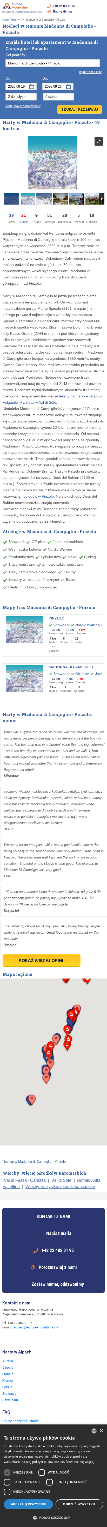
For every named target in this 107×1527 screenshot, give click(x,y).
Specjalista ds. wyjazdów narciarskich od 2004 (22, 12)
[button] (46, 1079)
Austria (7, 1361)
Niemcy (8, 1380)
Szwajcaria (10, 1400)
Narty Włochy (11, 19)
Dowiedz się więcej (80, 1461)
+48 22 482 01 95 (64, 6)
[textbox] (52, 63)
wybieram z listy (90, 72)
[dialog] (53, 1475)
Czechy (7, 1367)
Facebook (7, 1338)
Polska (7, 1387)
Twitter (17, 1338)
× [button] (101, 1431)
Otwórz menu (101, 9)
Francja (7, 1374)
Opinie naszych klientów (20, 1421)
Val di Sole (61, 1180)
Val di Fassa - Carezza (25, 1180)
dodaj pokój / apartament (23, 106)
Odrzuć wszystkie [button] (79, 1504)
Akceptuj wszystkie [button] (28, 1504)
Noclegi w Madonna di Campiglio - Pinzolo (34, 1162)
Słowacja (9, 1393)
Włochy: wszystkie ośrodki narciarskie (60, 1186)
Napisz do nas (62, 11)
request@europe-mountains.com (37, 1327)
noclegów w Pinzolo (38, 496)
